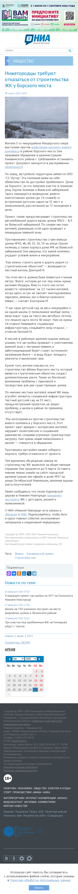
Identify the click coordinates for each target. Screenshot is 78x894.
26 (19, 689)
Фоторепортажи (14, 798)
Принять (39, 887)
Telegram (11, 514)
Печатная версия (56, 811)
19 (19, 685)
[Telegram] (34, 573)
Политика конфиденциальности (21, 770)
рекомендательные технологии (21, 767)
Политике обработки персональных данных (40, 880)
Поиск (33, 811)
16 (41, 680)
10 (8, 680)
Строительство (25, 558)
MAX (23, 514)
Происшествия (22, 792)
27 (24, 689)
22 (35, 685)
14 (30, 680)
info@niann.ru (18, 740)
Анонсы (62, 798)
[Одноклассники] (19, 573)
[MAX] (9, 573)
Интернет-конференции (41, 798)
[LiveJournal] (29, 573)
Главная (9, 636)
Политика (10, 788)
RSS (41, 811)
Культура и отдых (59, 788)
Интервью (30, 802)
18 (14, 685)
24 (8, 689)
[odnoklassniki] (15, 860)
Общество (40, 788)
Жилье (19, 554)
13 (24, 680)
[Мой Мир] (24, 573)
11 (14, 680)
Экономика (25, 788)
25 (14, 689)
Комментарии (46, 802)
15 (35, 680)
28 (30, 689)
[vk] (7, 860)
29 (35, 689)
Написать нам (13, 815)
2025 (30, 636)
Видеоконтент (13, 802)
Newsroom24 (13, 167)
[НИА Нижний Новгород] (37, 44)
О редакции (55, 815)
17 (8, 685)
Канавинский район (40, 554)
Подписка (21, 811)
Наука (46, 792)
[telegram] (22, 860)
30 (41, 689)
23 (41, 685)
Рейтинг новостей (15, 806)
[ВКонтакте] (14, 573)
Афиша (37, 792)
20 (24, 685)
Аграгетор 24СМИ (17, 642)
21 (30, 685)
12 (19, 680)
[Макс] (30, 860)
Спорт (7, 792)
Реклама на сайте (34, 815)
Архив (20, 636)
